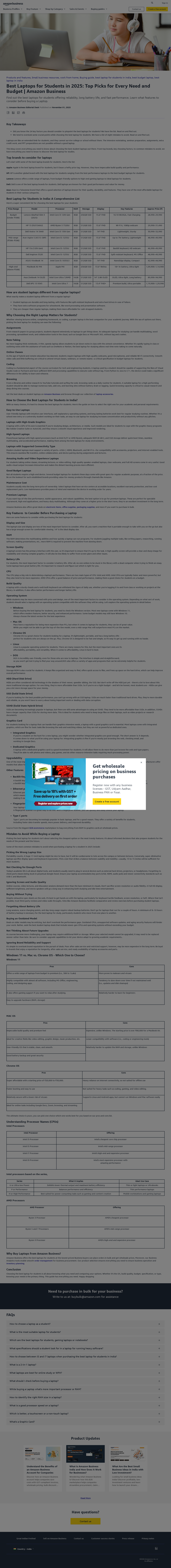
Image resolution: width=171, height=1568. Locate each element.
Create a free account (107, 801)
